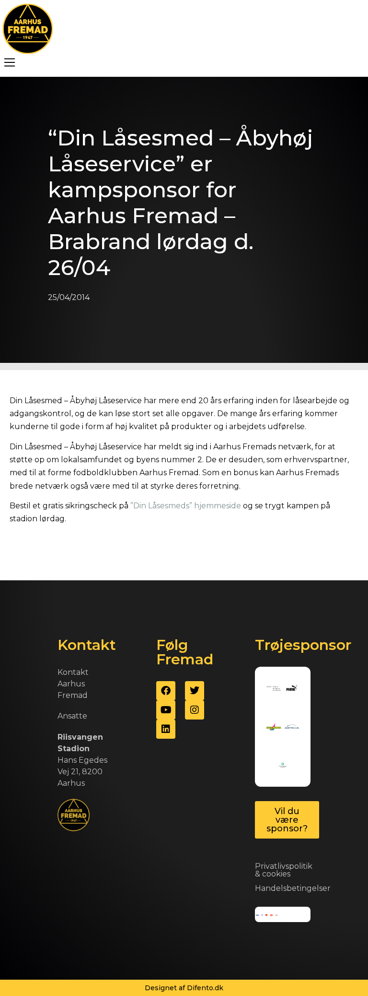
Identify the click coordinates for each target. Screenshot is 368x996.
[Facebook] (165, 690)
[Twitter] (194, 690)
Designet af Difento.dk (184, 988)
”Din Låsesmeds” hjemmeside (185, 505)
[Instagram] (194, 710)
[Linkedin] (165, 729)
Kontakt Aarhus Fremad (73, 684)
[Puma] (292, 688)
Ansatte (72, 715)
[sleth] (274, 688)
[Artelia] (292, 727)
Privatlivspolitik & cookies (283, 870)
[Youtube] (165, 710)
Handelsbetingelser (293, 888)
